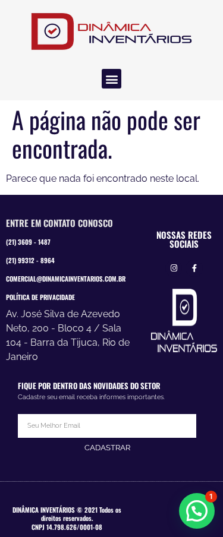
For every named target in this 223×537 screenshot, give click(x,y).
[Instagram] (174, 268)
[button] (111, 79)
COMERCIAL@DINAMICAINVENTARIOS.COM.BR (65, 278)
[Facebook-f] (194, 268)
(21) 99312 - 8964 (30, 260)
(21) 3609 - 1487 (28, 242)
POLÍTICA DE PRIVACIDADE (40, 297)
